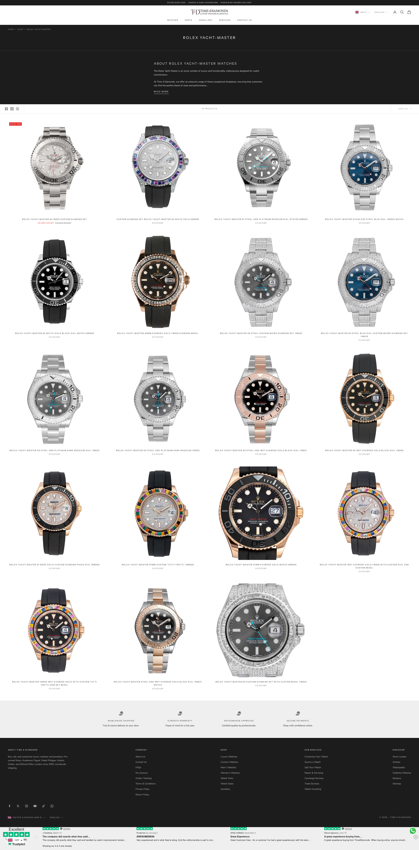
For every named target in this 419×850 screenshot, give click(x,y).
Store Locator (400, 756)
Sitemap (397, 783)
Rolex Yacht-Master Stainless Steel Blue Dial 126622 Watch (364, 219)
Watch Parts (227, 778)
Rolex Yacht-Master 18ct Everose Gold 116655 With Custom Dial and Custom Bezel (364, 566)
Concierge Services (314, 778)
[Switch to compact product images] (17, 108)
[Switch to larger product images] (6, 108)
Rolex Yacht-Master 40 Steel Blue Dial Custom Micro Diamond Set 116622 (364, 335)
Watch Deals (227, 783)
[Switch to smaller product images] (11, 108)
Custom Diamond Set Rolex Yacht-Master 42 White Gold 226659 (158, 219)
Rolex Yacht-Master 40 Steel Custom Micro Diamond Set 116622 (261, 333)
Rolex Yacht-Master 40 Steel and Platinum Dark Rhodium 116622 (158, 450)
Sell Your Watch (313, 767)
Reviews (397, 778)
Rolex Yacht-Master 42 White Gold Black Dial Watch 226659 (54, 333)
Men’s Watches (228, 767)
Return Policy (142, 794)
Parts (188, 20)
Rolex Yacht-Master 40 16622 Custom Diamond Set (54, 219)
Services (225, 20)
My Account (142, 772)
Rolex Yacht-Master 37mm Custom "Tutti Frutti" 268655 (158, 565)
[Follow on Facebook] (9, 806)
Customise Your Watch (316, 756)
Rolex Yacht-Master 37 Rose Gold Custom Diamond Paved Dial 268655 (54, 565)
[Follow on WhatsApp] (52, 806)
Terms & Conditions (146, 783)
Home (11, 29)
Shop (20, 29)
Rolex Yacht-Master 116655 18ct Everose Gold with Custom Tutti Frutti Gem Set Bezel (54, 683)
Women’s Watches (230, 772)
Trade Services (312, 783)
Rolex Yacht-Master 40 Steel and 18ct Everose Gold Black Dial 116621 (261, 450)
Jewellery (206, 20)
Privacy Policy (142, 789)
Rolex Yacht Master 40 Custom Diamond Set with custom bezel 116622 (261, 682)
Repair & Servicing (314, 772)
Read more (161, 91)
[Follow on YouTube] (35, 806)
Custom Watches (229, 762)
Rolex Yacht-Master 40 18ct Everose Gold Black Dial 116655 (364, 450)
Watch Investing (313, 789)
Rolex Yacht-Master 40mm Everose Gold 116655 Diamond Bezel (158, 333)
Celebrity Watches (402, 772)
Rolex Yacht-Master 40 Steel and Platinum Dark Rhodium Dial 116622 (55, 450)
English (380, 12)
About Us (140, 756)
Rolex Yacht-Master (39, 29)
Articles (396, 762)
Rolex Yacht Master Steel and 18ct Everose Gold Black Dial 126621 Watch (158, 683)
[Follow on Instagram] (26, 806)
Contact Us (244, 20)
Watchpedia (399, 767)
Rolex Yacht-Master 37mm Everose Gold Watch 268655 (261, 565)
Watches (172, 20)
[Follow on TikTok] (43, 806)
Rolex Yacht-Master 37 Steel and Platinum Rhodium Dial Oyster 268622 (261, 219)
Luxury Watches (229, 756)
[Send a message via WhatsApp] (412, 830)
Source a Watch (313, 762)
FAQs (138, 767)
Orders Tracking (144, 778)
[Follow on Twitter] (18, 806)
